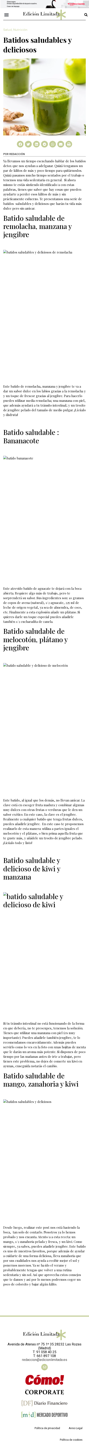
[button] (6, 14)
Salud (7, 29)
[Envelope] (44, 1367)
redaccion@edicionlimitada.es (44, 1360)
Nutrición (20, 29)
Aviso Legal (76, 1428)
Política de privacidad (47, 1428)
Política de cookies (71, 1439)
